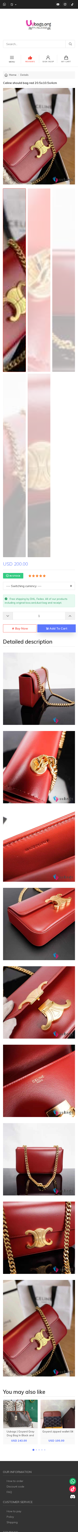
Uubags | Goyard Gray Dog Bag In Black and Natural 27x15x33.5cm (20, 1435)
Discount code (15, 1486)
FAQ (9, 1492)
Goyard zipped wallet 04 (57, 1431)
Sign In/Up (48, 61)
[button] (33, 1450)
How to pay (14, 1511)
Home (12, 75)
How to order (15, 1481)
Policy (10, 1516)
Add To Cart (58, 628)
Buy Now (21, 628)
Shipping (12, 1522)
